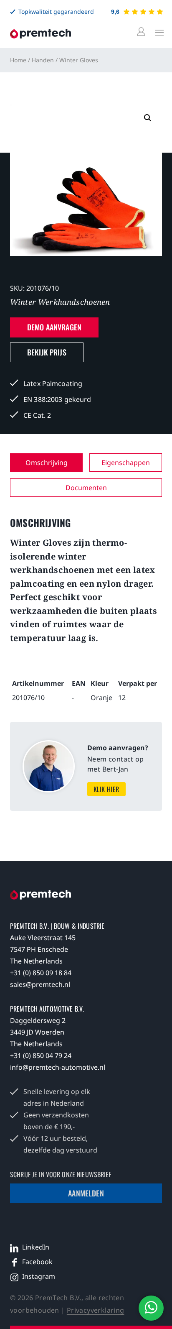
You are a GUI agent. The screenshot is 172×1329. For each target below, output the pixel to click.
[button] (147, 117)
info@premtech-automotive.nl (57, 1067)
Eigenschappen (125, 462)
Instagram (38, 1276)
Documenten (86, 487)
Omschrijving (46, 462)
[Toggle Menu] (157, 32)
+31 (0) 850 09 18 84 (40, 972)
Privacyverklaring (95, 1310)
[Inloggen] (142, 32)
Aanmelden (86, 1193)
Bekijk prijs (46, 352)
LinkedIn (35, 1247)
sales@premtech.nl (40, 984)
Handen (43, 60)
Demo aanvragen (54, 327)
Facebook (37, 1261)
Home (18, 60)
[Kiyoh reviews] (143, 11)
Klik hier (106, 789)
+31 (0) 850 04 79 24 (40, 1055)
